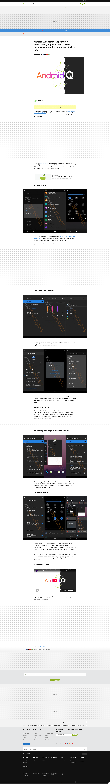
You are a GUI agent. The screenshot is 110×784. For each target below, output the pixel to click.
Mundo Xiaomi (25, 766)
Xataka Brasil (25, 775)
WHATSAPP (73, 4)
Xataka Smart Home (25, 764)
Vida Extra (34, 760)
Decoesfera (72, 760)
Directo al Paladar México (54, 774)
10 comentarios (38, 54)
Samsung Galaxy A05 (57, 725)
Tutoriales (25, 735)
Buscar (85, 749)
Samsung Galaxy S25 (35, 725)
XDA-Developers (44, 163)
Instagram (82, 4)
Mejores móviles (66, 725)
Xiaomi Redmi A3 (44, 725)
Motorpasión (63, 759)
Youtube (84, 4)
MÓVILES (34, 4)
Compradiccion (73, 762)
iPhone (63, 34)
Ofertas (59, 34)
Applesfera (25, 762)
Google (35, 737)
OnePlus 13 (73, 725)
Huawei (24, 737)
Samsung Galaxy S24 (80, 725)
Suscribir (75, 734)
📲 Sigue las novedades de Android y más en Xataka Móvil (54, 30)
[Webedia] (84, 1)
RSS (70, 743)
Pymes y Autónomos (82, 761)
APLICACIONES (41, 4)
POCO (76, 34)
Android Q (49, 649)
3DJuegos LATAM (36, 773)
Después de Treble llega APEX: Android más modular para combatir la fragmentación (62, 177)
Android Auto (36, 739)
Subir (84, 753)
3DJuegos (34, 759)
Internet (79, 34)
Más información (64, 782)
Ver (56, 680)
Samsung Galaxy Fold (52, 34)
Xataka (24, 759)
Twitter (86, 4)
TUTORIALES (55, 4)
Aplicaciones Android (49, 733)
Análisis (35, 733)
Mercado (47, 735)
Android (38, 34)
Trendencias (72, 759)
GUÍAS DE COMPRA (64, 4)
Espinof (43, 760)
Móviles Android (26, 733)
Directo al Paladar (54, 759)
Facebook (43, 54)
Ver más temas (27, 744)
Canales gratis (44, 34)
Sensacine (44, 759)
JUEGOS (48, 4)
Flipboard (80, 4)
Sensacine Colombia (44, 776)
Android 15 (50, 725)
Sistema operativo (41, 649)
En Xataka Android (55, 175)
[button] (40, 100)
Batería (67, 34)
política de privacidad (71, 736)
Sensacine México (45, 773)
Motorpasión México (63, 774)
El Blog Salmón (82, 759)
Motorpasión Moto (64, 760)
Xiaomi (72, 34)
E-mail (49, 54)
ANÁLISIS (28, 4)
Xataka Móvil (25, 760)
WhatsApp (34, 34)
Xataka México (26, 773)
